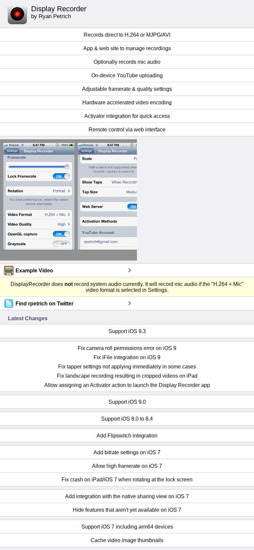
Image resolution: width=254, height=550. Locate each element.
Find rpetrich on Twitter (44, 303)
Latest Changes (28, 318)
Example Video (34, 270)
